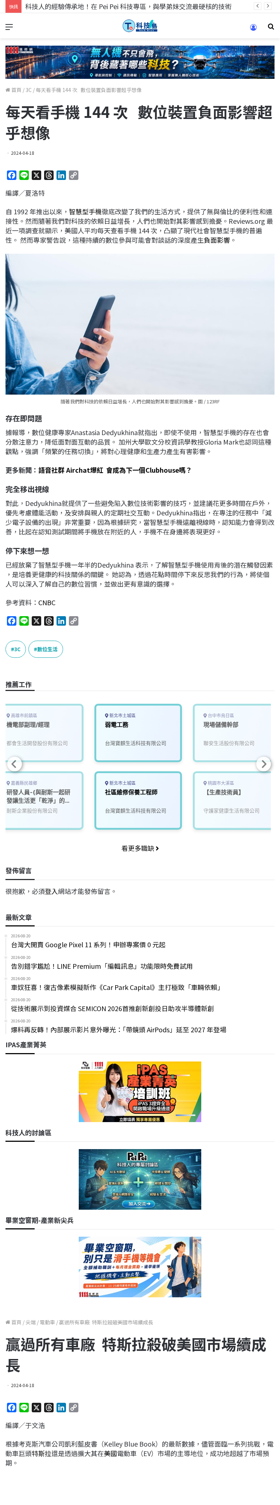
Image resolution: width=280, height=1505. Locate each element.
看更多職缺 (138, 848)
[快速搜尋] (271, 28)
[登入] (253, 29)
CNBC (46, 602)
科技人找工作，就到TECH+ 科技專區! (80, 6)
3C (29, 89)
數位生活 (47, 649)
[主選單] (9, 28)
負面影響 (217, 240)
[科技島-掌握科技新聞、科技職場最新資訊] (140, 25)
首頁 (16, 89)
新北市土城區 (122, 715)
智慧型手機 (85, 211)
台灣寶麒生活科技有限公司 (135, 743)
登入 (51, 891)
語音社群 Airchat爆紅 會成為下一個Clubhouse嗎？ (115, 470)
